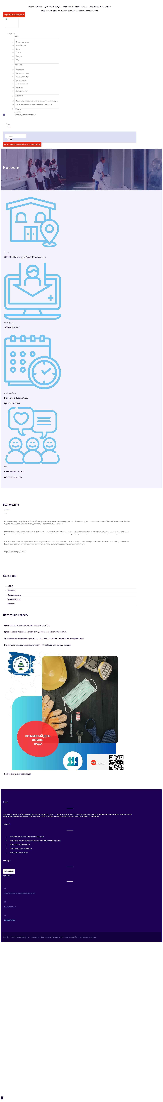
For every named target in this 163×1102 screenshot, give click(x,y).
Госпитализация (22, 84)
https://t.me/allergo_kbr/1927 (15, 552)
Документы (19, 95)
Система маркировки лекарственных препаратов (34, 104)
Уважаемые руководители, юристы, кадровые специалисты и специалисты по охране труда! (44, 638)
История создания (22, 42)
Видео (18, 60)
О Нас (17, 37)
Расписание (20, 70)
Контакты (18, 112)
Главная (12, 34)
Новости (18, 109)
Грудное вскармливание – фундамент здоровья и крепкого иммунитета (35, 632)
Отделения (18, 64)
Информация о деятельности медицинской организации (36, 101)
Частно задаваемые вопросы (25, 115)
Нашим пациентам (22, 73)
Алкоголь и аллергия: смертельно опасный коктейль (26, 625)
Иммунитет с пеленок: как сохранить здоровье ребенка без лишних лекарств (37, 645)
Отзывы (19, 53)
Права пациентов (22, 77)
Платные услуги (21, 91)
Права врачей (21, 80)
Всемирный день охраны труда (17, 774)
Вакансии (19, 87)
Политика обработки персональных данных (80, 937)
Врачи (18, 49)
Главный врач (21, 45)
